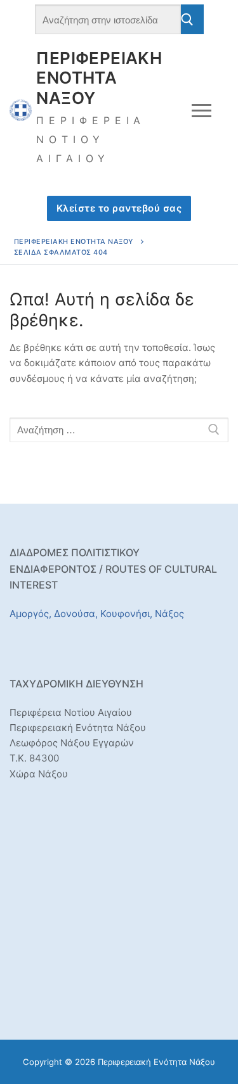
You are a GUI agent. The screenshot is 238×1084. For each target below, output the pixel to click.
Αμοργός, (30, 614)
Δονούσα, (76, 614)
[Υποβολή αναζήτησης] (192, 19)
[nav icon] (202, 110)
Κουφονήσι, (126, 614)
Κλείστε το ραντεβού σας (119, 208)
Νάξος (169, 614)
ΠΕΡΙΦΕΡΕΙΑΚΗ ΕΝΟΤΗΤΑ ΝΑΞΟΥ (99, 78)
